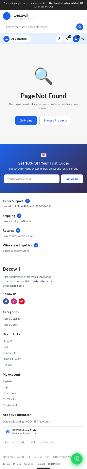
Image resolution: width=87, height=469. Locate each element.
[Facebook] (6, 301)
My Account (10, 405)
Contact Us (9, 353)
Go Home (26, 120)
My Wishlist (10, 399)
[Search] (79, 26)
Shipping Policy (12, 358)
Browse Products (55, 120)
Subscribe (72, 179)
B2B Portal (54, 463)
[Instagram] (14, 301)
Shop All (8, 341)
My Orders (9, 393)
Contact (40, 463)
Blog (5, 347)
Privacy (17, 463)
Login (6, 387)
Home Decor (10, 324)
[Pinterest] (22, 301)
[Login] (59, 38)
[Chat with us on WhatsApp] (77, 459)
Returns (7, 365)
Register (8, 381)
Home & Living (11, 318)
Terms (6, 463)
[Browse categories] (7, 16)
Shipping (28, 463)
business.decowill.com (16, 250)
